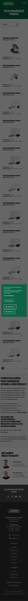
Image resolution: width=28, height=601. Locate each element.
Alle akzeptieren (10, 307)
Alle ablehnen (9, 312)
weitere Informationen (9, 295)
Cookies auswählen (9, 300)
